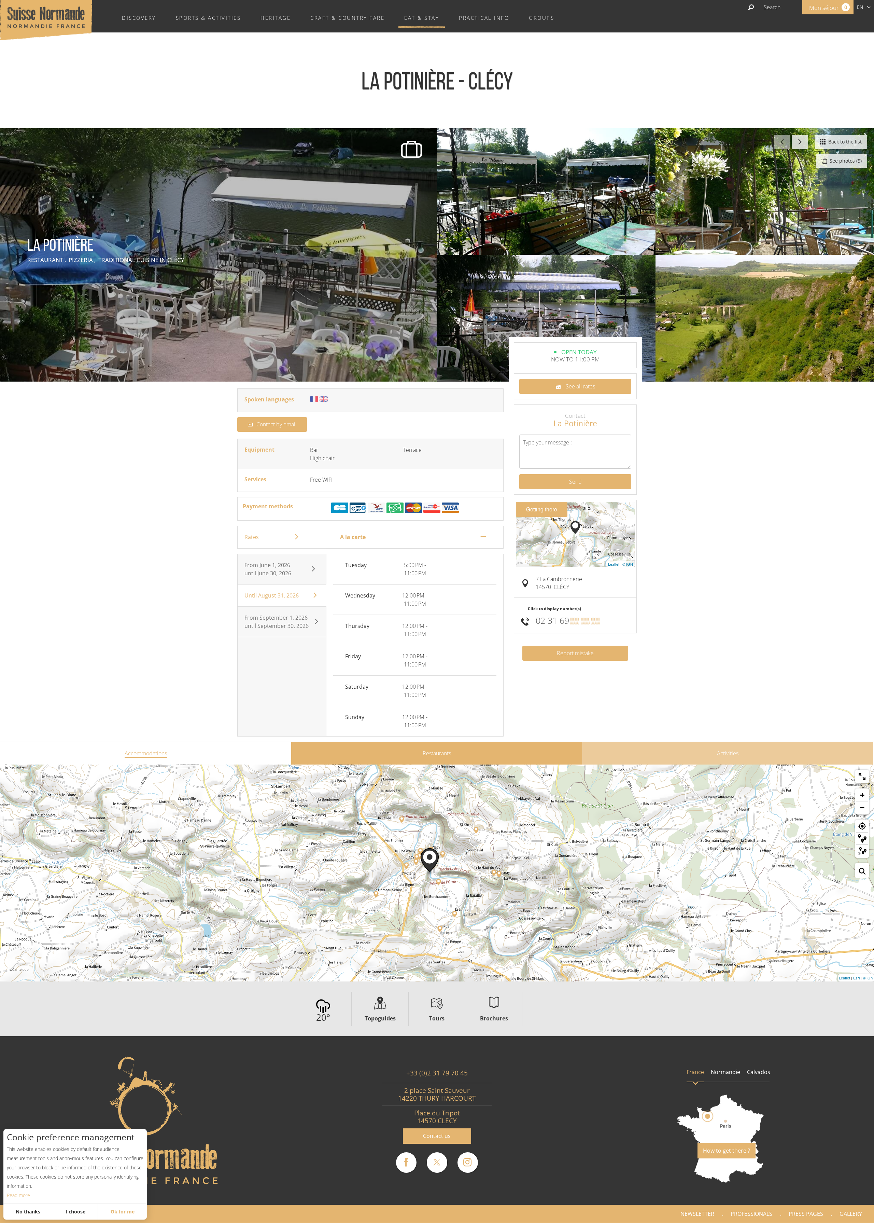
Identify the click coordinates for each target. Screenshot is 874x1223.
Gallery (851, 1214)
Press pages (806, 1214)
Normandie (725, 1072)
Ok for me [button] (123, 1211)
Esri (856, 977)
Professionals (751, 1214)
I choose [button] (75, 1211)
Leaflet (613, 564)
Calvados (758, 1072)
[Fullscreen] (862, 776)
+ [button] (862, 795)
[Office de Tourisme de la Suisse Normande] (46, 19)
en (860, 7)
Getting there (541, 509)
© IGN (627, 564)
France (695, 1072)
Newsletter (697, 1214)
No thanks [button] (28, 1211)
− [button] (862, 807)
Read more (18, 1195)
